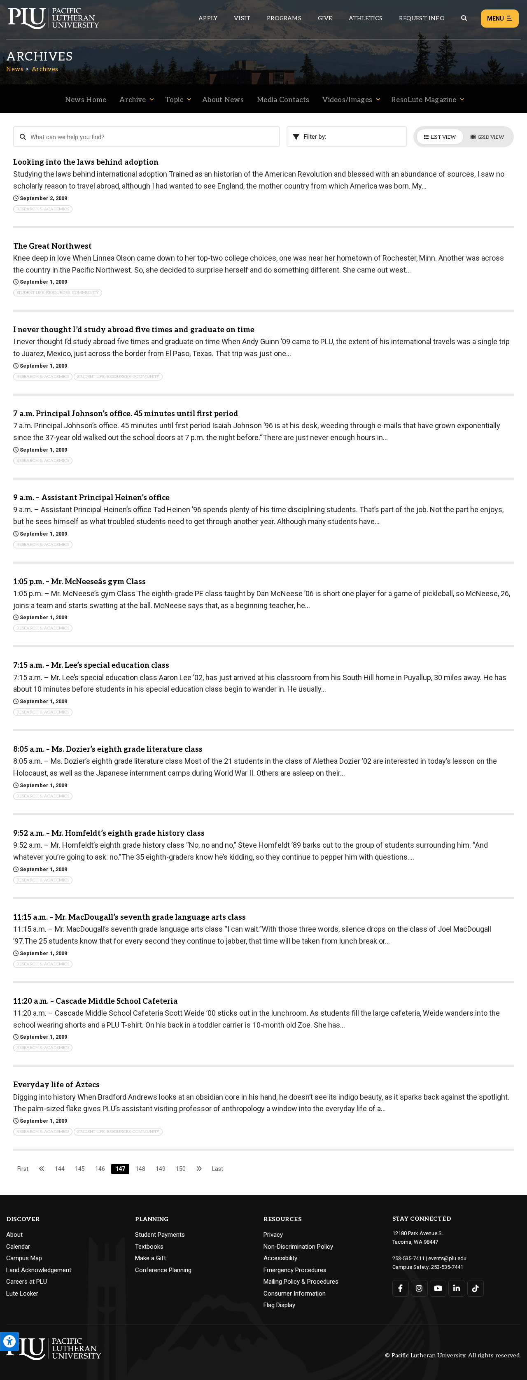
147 (120, 1169)
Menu (495, 18)
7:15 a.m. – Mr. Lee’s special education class (91, 665)
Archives (45, 69)
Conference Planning (163, 1270)
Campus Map (24, 1258)
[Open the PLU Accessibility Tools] (9, 1341)
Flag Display (279, 1305)
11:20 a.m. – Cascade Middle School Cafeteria (95, 1001)
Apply (207, 18)
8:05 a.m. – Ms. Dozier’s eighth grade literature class (108, 749)
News (14, 69)
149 (161, 1169)
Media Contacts (283, 100)
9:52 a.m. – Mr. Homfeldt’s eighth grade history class (109, 833)
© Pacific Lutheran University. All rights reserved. (453, 1356)
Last (217, 1169)
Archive (132, 100)
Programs (284, 18)
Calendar (18, 1246)
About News (223, 100)
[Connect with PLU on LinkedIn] (456, 1288)
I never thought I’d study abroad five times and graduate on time (133, 330)
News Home (86, 100)
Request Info (421, 18)
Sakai (215, 119)
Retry (454, 114)
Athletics (366, 18)
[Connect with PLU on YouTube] (438, 1288)
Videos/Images (347, 100)
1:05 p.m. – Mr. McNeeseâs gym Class (79, 582)
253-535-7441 (447, 1267)
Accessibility (280, 1258)
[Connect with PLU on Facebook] (400, 1288)
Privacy (273, 1234)
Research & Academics (42, 209)
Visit (242, 18)
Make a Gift (150, 1258)
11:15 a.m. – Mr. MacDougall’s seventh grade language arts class (129, 917)
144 (60, 1169)
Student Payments (160, 1234)
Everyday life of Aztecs (56, 1085)
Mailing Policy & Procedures (301, 1281)
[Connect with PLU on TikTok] (475, 1288)
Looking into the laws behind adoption (86, 162)
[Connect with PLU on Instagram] (419, 1288)
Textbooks (149, 1246)
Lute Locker (22, 1293)
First (22, 1169)
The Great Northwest (52, 246)
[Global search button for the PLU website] (464, 18)
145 (80, 1169)
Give (325, 18)
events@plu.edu (447, 1258)
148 (140, 1169)
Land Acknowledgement (38, 1270)
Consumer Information (295, 1293)
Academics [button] (72, 114)
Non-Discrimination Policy (298, 1246)
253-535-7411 (408, 1258)
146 (100, 1169)
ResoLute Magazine (423, 100)
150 (181, 1169)
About (14, 1234)
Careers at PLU (26, 1281)
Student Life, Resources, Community (57, 292)
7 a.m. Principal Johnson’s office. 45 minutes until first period (125, 414)
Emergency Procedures (295, 1270)
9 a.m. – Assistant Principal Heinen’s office (91, 498)
